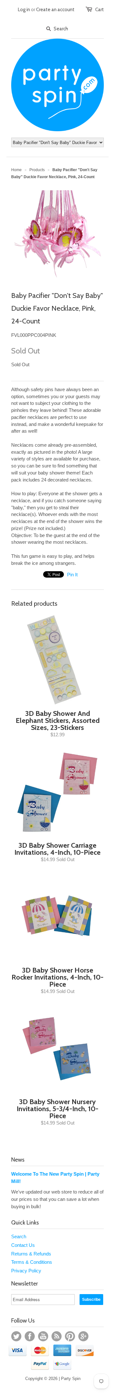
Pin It (72, 574)
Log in (24, 9)
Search (18, 1236)
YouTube (43, 1336)
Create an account (55, 9)
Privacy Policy (26, 1270)
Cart (99, 9)
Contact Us (23, 1245)
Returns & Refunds (31, 1253)
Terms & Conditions (31, 1262)
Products (37, 170)
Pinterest (70, 1336)
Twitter (16, 1336)
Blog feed (56, 1336)
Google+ (83, 1336)
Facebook (30, 1336)
